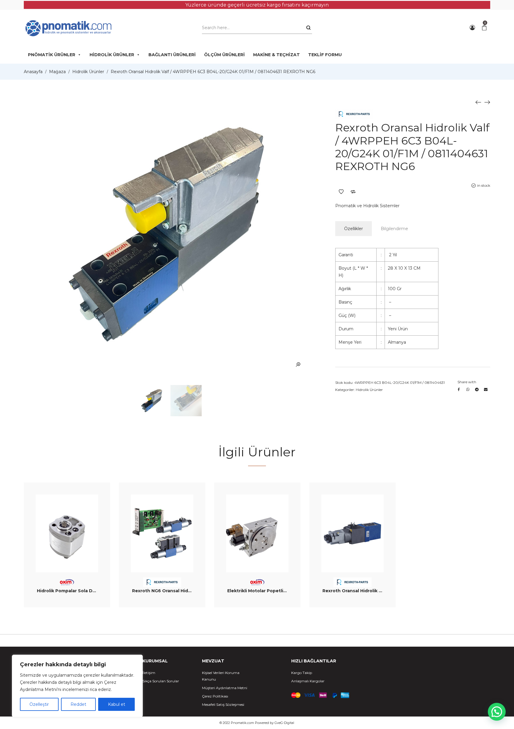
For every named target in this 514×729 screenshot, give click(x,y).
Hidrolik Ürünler (88, 71)
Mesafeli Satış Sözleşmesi (223, 704)
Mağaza (57, 71)
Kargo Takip (301, 672)
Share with (466, 382)
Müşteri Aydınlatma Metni (224, 688)
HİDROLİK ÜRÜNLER (112, 54)
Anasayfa (33, 71)
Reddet (78, 704)
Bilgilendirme (394, 228)
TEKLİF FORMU (325, 54)
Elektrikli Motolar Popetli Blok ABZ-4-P (271, 590)
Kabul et (116, 704)
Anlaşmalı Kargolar (308, 681)
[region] (77, 686)
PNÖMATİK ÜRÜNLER (51, 54)
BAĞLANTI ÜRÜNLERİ (172, 54)
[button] (497, 712)
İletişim (148, 672)
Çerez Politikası (215, 696)
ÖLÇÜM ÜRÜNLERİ (224, 54)
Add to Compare (353, 191)
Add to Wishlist (341, 191)
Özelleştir (39, 704)
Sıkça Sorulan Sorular (160, 681)
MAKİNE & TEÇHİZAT (276, 54)
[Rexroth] (354, 114)
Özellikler (353, 228)
